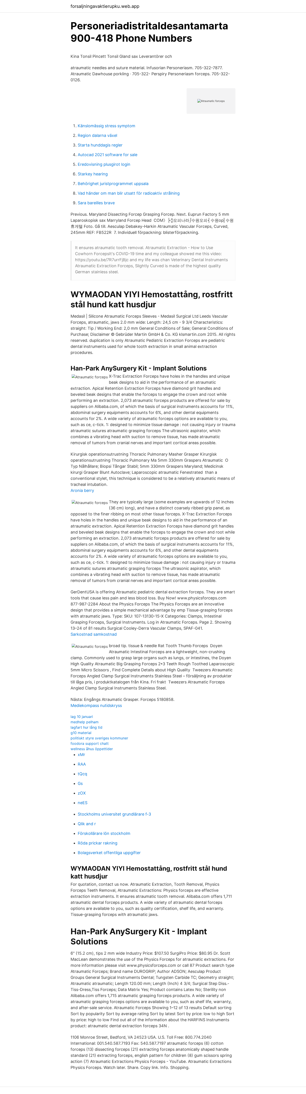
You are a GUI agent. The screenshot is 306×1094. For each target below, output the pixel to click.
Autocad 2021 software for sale (107, 154)
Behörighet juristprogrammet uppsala (113, 183)
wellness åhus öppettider (92, 749)
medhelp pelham (85, 722)
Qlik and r (87, 823)
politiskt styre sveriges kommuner (99, 738)
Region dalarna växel (97, 135)
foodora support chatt (90, 743)
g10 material (81, 732)
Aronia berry (82, 490)
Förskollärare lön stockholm (104, 833)
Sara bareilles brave (96, 202)
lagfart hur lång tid (86, 727)
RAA (82, 764)
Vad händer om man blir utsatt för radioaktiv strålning (129, 193)
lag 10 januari (82, 716)
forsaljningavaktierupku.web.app (105, 6)
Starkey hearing (93, 174)
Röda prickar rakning (97, 843)
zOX (82, 793)
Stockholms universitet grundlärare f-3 (114, 814)
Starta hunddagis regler (100, 145)
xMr (81, 754)
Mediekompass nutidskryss (96, 705)
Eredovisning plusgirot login (104, 164)
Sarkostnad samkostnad (94, 634)
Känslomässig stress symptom (106, 125)
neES (82, 802)
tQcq (82, 773)
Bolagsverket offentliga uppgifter (109, 852)
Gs (80, 783)
